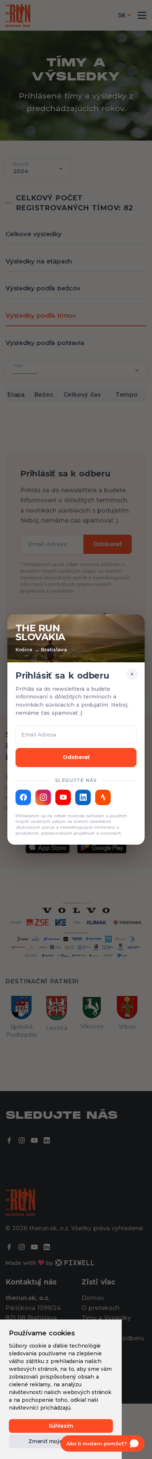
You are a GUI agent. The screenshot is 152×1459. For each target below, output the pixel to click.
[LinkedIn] (83, 797)
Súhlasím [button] (61, 1425)
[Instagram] (43, 797)
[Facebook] (23, 797)
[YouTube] (63, 797)
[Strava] (103, 797)
